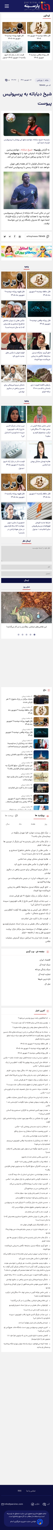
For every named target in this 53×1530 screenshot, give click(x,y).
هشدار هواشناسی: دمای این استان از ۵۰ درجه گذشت (28, 1174)
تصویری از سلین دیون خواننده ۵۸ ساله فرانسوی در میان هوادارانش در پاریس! (14, 527)
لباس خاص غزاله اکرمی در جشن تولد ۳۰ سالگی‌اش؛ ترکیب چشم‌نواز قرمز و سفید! (40, 431)
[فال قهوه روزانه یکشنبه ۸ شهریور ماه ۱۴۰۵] (13, 482)
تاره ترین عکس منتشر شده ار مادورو (35, 1157)
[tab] (34, 634)
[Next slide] (48, 607)
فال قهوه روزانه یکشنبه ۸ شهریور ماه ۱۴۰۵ (14, 495)
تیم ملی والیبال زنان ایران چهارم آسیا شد (33, 1322)
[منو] (7, 6)
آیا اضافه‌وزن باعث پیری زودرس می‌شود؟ (33, 1018)
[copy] (48, 236)
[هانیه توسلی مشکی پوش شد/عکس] (39, 450)
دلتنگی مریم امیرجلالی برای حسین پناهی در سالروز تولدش (14, 388)
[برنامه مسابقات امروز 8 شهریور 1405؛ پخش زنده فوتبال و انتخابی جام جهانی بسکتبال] (41, 799)
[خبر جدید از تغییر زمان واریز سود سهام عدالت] (41, 777)
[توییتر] (4, 236)
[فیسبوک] (14, 236)
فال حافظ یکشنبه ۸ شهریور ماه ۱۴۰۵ (39, 495)
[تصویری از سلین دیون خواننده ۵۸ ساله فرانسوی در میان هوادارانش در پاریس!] (13, 511)
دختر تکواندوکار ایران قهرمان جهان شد (34, 1224)
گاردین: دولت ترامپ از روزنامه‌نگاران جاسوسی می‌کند (28, 1184)
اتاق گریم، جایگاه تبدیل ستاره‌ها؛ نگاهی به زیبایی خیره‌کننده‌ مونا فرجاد (40, 356)
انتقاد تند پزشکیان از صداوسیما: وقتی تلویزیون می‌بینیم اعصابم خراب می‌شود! (19, 745)
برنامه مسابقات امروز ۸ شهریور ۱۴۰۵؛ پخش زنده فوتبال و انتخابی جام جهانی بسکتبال (18, 800)
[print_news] (19, 236)
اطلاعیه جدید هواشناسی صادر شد (35, 1136)
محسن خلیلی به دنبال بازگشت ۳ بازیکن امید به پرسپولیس (26, 1202)
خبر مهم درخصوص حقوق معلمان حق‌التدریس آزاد (30, 1207)
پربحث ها (9, 815)
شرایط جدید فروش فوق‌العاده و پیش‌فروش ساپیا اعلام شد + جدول (41, 526)
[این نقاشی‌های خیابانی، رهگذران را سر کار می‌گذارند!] (26, 607)
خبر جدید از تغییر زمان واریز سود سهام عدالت (19, 778)
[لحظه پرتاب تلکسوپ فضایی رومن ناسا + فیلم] (41, 755)
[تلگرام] (9, 236)
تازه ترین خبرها (44, 979)
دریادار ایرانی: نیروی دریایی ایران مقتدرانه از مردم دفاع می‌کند (25, 1254)
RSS (19, 1491)
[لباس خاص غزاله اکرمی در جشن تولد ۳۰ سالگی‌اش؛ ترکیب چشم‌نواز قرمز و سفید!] (39, 414)
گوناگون (46, 16)
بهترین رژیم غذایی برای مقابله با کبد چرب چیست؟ (29, 1022)
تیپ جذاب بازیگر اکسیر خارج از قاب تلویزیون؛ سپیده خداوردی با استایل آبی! (14, 431)
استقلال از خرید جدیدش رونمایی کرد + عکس (31, 1126)
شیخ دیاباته (26, 150)
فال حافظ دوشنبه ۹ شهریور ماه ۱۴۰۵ (39, 37)
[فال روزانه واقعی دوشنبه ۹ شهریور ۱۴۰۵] (39, 47)
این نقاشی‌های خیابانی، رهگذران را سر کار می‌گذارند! (26, 626)
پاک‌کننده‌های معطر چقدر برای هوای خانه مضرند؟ (30, 1027)
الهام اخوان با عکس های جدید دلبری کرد (15, 354)
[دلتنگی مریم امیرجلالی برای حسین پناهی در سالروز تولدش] (13, 373)
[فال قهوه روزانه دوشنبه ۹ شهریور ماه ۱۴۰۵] (14, 28)
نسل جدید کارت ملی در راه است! (36, 1310)
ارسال (26, 580)
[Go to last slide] (4, 607)
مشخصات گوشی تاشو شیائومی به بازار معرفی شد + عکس (27, 1179)
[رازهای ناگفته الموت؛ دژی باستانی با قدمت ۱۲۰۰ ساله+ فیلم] (39, 373)
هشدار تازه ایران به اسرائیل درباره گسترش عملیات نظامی (27, 1097)
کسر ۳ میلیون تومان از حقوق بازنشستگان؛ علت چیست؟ (27, 1084)
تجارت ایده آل (44, 974)
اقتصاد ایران (45, 960)
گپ (48, 1504)
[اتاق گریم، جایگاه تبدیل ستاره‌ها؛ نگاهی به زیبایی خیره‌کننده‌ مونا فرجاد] (39, 341)
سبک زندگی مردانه (42, 969)
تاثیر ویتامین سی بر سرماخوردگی (36, 1188)
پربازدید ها (39, 815)
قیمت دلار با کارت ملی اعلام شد (20, 787)
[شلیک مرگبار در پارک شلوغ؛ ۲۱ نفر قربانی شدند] (41, 699)
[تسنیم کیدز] (26, 252)
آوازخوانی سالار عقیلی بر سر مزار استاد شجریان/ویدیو (25, 924)
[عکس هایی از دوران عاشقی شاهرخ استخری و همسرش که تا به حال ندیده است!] (13, 309)
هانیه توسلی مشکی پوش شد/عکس (40, 463)
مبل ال (47, 984)
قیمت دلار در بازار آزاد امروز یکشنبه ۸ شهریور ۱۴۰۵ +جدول (14, 56)
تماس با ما (30, 1491)
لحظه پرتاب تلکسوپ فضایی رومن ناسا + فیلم (19, 756)
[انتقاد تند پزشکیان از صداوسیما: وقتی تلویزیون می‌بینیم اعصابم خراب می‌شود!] (41, 744)
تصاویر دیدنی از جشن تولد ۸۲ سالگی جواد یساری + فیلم (27, 1070)
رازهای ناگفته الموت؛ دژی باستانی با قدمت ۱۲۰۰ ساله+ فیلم (40, 388)
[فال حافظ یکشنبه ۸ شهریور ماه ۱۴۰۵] (39, 482)
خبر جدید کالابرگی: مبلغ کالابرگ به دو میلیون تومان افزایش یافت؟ (18, 767)
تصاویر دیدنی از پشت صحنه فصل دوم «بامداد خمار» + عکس (25, 1057)
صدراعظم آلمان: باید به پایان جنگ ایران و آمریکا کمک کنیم (26, 1075)
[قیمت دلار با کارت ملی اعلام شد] (41, 788)
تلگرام (37, 1504)
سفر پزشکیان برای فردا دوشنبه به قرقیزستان (32, 1198)
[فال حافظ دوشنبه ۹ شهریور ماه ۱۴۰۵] (39, 28)
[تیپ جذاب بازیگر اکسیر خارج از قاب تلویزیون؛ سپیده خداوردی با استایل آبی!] (13, 414)
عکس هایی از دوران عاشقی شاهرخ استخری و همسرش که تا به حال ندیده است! (13, 324)
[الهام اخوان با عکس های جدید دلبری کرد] (13, 341)
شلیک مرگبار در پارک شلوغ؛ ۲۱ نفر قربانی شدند (19, 701)
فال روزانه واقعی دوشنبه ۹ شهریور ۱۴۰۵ (39, 56)
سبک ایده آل (44, 964)
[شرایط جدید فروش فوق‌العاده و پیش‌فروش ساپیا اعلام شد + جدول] (39, 511)
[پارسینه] (35, 6)
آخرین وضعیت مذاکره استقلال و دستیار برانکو (31, 1131)
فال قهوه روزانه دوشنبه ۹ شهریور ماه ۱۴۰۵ (14, 37)
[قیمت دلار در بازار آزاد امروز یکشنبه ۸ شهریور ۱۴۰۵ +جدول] (14, 47)
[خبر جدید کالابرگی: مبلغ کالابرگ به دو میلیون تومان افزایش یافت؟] (41, 766)
